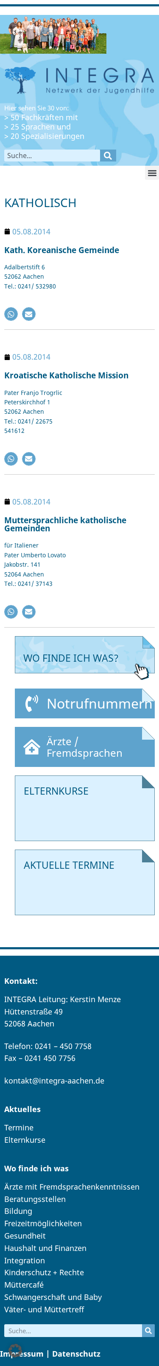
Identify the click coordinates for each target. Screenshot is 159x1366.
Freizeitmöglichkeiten (43, 1223)
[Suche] (108, 155)
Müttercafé (24, 1285)
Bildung (18, 1211)
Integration (24, 1260)
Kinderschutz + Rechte (44, 1272)
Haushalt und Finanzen (45, 1248)
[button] (152, 173)
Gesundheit (25, 1236)
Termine (18, 1127)
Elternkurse (24, 1140)
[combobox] (52, 155)
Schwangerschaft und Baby (53, 1297)
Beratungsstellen (35, 1199)
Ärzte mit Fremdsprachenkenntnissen (71, 1187)
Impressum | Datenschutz (50, 1354)
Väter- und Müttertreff (44, 1309)
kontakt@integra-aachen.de (54, 1080)
